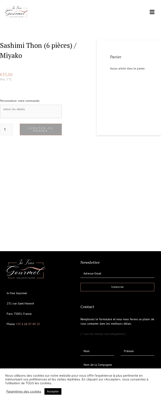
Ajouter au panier (40, 129)
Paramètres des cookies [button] (23, 391)
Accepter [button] (53, 391)
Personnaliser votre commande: (20, 101)
